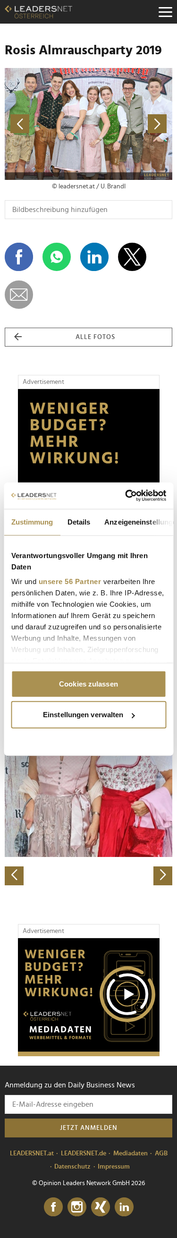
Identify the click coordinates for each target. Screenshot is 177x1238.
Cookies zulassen (88, 683)
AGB (161, 1153)
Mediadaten (130, 1153)
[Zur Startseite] (38, 12)
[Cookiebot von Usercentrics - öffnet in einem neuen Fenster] (126, 496)
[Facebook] (53, 1207)
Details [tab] (78, 521)
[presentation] (14, 875)
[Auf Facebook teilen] (19, 257)
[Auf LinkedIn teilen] (94, 257)
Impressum (114, 1166)
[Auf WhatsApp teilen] (56, 257)
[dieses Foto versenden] (19, 294)
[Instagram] (76, 1207)
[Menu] (165, 12)
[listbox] (88, 803)
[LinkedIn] (124, 1207)
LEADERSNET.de (83, 1153)
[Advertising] (89, 997)
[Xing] (100, 1207)
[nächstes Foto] (131, 124)
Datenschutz (72, 1166)
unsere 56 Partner (69, 581)
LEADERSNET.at (32, 1153)
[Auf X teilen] (132, 257)
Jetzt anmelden (89, 1128)
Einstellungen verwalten (83, 715)
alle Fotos (95, 337)
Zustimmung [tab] (32, 521)
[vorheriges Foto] (47, 124)
